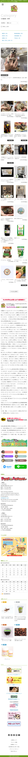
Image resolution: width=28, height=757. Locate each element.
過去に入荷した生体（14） (7, 40)
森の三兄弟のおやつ (18, 218)
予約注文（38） (17, 38)
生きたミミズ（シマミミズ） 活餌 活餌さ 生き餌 (20, 640)
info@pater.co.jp (5, 497)
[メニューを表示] (2, 4)
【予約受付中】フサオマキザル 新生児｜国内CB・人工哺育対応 (7, 136)
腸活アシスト (17, 238)
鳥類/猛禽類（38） (18, 35)
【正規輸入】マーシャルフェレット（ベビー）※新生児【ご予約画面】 (7, 158)
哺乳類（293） (5, 33)
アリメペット (7, 659)
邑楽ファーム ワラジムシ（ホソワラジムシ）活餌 (6, 640)
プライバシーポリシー (14, 749)
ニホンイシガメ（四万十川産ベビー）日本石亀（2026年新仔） (20, 281)
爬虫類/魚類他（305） (18, 33)
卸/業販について (14, 744)
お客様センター (14, 740)
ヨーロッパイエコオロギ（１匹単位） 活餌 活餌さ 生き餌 (7, 617)
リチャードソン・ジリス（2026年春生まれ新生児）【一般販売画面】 (19, 115)
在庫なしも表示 (6, 26)
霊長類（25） (5, 38)
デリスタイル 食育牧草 (6, 260)
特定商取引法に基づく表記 (14, 746)
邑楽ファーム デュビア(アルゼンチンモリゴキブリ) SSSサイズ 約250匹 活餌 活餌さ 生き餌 (20, 618)
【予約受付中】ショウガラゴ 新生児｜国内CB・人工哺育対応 (20, 136)
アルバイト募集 (14, 742)
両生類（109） (5, 35)
